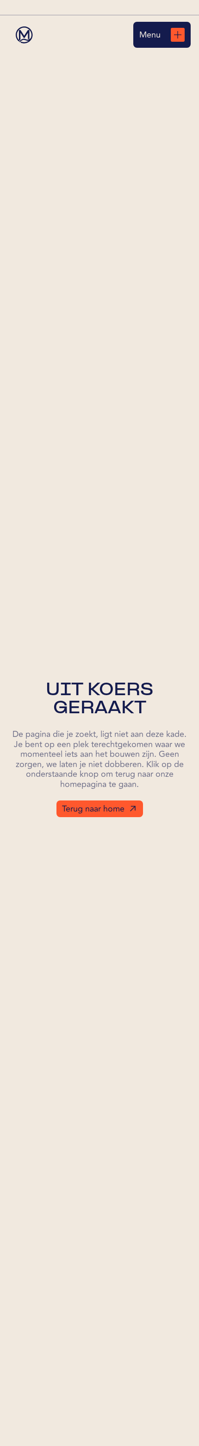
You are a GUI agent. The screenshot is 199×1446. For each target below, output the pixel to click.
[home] (24, 35)
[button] (108, 34)
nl (102, 34)
